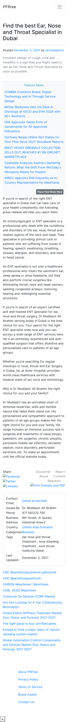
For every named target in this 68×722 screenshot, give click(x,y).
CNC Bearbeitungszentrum (22, 578)
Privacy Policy (28, 679)
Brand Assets (27, 694)
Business (28, 532)
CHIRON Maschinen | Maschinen (26, 584)
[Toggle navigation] (59, 7)
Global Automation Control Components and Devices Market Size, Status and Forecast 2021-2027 (32, 644)
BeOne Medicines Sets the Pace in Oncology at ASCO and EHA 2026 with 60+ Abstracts (32, 111)
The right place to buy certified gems (29, 623)
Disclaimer (43, 472)
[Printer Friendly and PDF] (47, 485)
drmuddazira (55, 50)
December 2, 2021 (27, 50)
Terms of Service (30, 687)
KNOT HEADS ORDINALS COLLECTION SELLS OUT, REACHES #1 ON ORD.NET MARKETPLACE (32, 152)
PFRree (9, 7)
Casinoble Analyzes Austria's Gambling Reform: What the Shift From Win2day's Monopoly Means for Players (33, 167)
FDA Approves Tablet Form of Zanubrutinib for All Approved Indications (26, 126)
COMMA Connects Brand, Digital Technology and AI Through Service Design (30, 96)
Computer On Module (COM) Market (29, 596)
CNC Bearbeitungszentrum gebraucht (29, 572)
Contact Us (26, 702)
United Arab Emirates (37, 527)
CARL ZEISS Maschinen (19, 590)
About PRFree (28, 672)
